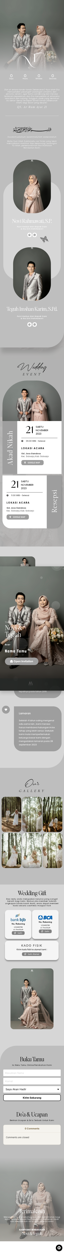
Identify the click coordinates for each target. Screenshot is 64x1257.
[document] (32, 628)
